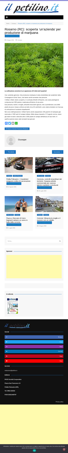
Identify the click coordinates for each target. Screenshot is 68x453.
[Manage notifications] (64, 449)
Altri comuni (41, 175)
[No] (66, 448)
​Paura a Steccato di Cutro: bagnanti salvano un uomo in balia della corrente (17, 220)
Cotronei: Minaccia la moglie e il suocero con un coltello (48, 219)
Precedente (11, 152)
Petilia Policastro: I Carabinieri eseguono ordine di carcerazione (18, 180)
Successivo (57, 152)
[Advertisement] (34, 266)
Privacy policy (59, 401)
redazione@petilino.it (11, 370)
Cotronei (40, 215)
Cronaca (19, 40)
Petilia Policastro (18, 175)
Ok (34, 450)
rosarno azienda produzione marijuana (17, 128)
